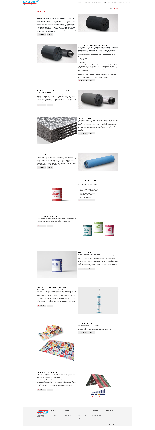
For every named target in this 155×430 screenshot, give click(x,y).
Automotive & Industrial (96, 416)
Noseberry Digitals (68, 423)
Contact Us (128, 2)
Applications (87, 2)
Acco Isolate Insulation (68, 413)
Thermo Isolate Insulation (69, 415)
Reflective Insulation (82, 413)
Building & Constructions (96, 415)
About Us (114, 2)
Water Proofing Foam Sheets (83, 415)
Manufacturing (106, 2)
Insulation (94, 413)
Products (80, 2)
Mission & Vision (53, 415)
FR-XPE (65, 416)
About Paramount (54, 413)
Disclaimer (38, 423)
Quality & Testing (96, 2)
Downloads (121, 2)
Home (111, 8)
